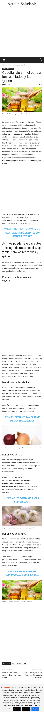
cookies (7, 687)
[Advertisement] (22, 33)
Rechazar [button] (26, 709)
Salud (9, 65)
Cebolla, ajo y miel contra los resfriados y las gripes (21, 76)
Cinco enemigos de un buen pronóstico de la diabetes (33, 675)
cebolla (19, 663)
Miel (25, 663)
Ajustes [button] (16, 709)
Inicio (4, 65)
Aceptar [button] (35, 709)
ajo (13, 663)
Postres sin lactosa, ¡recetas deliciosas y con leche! (11, 675)
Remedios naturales (19, 65)
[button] (3, 60)
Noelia (4, 84)
